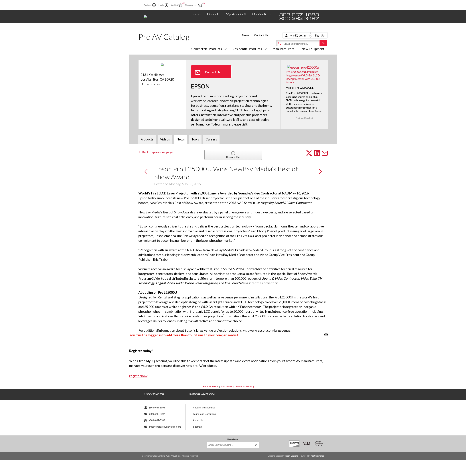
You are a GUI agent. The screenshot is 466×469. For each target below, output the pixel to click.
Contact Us (262, 14)
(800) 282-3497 (157, 414)
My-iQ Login (298, 35)
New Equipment (312, 49)
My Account (236, 14)
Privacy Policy (227, 386)
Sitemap (197, 426)
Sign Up (320, 35)
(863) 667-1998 (157, 407)
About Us (198, 420)
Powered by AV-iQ (245, 386)
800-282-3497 (299, 19)
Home (196, 14)
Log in (161, 5)
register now (138, 376)
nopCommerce (317, 456)
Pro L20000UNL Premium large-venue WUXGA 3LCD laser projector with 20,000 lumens (303, 77)
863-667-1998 (299, 15)
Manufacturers (283, 49)
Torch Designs (291, 456)
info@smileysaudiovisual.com (165, 426)
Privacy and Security (204, 407)
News (245, 35)
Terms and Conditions (204, 414)
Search (213, 14)
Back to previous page (157, 152)
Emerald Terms (210, 386)
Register (147, 5)
